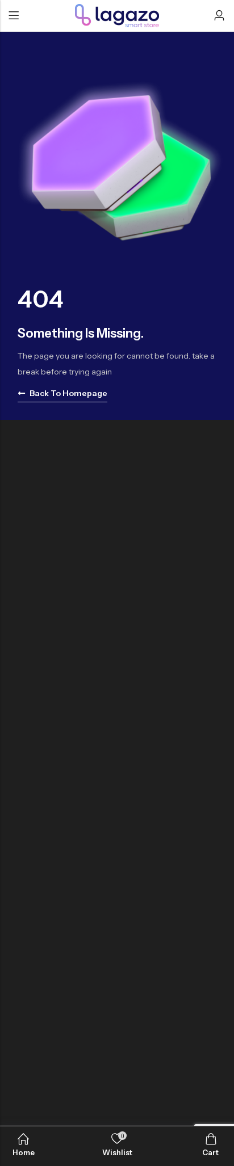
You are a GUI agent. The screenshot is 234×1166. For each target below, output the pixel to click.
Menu (14, 16)
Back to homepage (68, 393)
